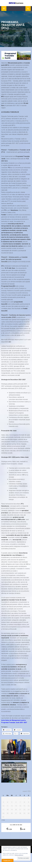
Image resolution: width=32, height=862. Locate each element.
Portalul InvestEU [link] (11, 295)
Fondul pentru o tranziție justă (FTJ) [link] (16, 121)
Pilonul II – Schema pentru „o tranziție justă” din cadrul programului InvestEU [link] (14, 259)
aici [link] (10, 342)
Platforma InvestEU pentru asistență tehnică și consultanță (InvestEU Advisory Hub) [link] (15, 293)
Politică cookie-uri (19, 855)
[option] (16, 749)
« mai (3, 820)
